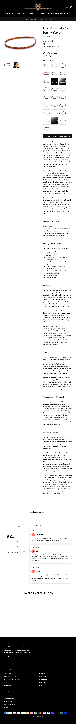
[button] (21, 527)
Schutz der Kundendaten (10, 676)
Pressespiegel (7, 685)
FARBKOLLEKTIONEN (60, 14)
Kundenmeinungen (9, 682)
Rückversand (42, 682)
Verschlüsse (42, 673)
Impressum (6, 707)
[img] (47, 41)
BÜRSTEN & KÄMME (22, 14)
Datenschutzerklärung (9, 704)
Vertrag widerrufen (9, 698)
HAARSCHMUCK (9, 14)
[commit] (30, 657)
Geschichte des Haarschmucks (12, 679)
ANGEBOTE (42, 14)
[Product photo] (20, 43)
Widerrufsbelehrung (9, 701)
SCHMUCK (33, 14)
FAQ (68, 14)
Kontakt (41, 685)
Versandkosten (56, 46)
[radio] (46, 65)
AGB (5, 695)
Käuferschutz (42, 676)
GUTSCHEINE (50, 14)
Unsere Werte (7, 673)
